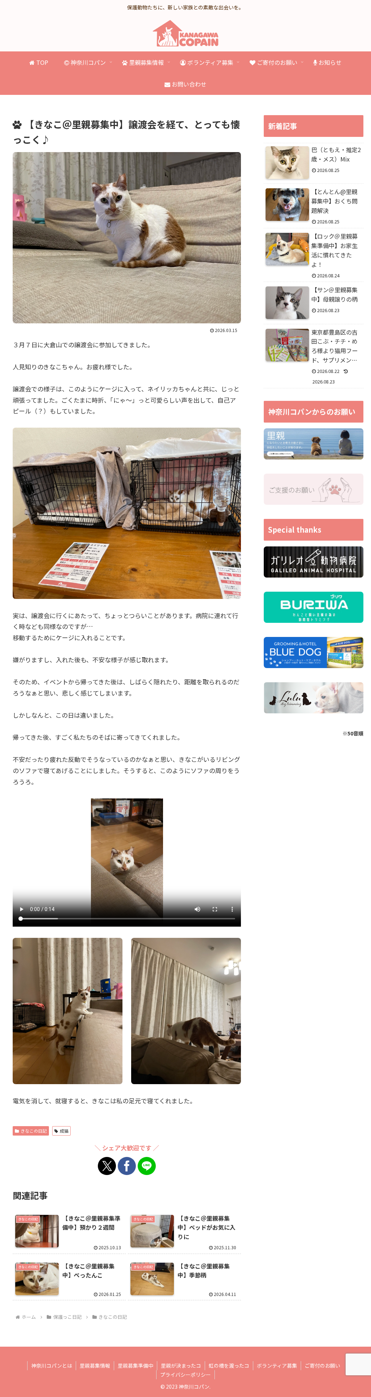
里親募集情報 (95, 1365)
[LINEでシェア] (147, 1166)
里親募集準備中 (135, 1365)
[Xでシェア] (107, 1166)
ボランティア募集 (277, 1365)
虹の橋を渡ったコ (229, 1365)
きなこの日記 (34, 1131)
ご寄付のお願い (322, 1365)
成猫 (64, 1131)
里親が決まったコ (181, 1365)
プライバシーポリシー (185, 1374)
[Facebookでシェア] (127, 1166)
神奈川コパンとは (51, 1365)
